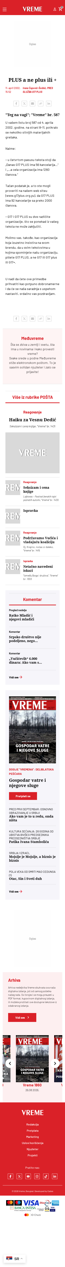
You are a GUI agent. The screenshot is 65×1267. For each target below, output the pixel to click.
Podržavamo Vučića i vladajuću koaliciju (40, 540)
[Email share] (32, 103)
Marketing (32, 1136)
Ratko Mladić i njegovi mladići (21, 617)
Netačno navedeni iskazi (38, 568)
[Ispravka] (12, 516)
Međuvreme (47, 358)
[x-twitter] (19, 1176)
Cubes (50, 1191)
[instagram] (37, 1176)
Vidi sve (14, 677)
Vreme (22, 1191)
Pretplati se (23, 796)
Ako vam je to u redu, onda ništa (31, 818)
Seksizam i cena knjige (36, 489)
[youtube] (28, 1176)
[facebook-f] (10, 1176)
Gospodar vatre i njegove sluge (27, 783)
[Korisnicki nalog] (54, 9)
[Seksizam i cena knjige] (12, 487)
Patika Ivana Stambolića (29, 842)
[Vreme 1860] (32, 729)
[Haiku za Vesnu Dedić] (32, 452)
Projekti (33, 1155)
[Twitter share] (24, 103)
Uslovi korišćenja (32, 1143)
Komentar (32, 599)
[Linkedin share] (48, 103)
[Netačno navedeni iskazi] (12, 566)
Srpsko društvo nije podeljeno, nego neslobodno (25, 639)
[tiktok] (46, 1176)
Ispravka (30, 511)
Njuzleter (32, 1149)
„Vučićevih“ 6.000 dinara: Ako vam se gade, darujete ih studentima (25, 660)
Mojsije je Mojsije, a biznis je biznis (32, 858)
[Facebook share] (16, 103)
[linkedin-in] (54, 1176)
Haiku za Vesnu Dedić (32, 419)
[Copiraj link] (40, 103)
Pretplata (32, 1130)
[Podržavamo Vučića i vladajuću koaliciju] (12, 538)
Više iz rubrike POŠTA (32, 397)
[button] (9, 1063)
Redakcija (32, 1124)
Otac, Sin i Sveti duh (25, 879)
